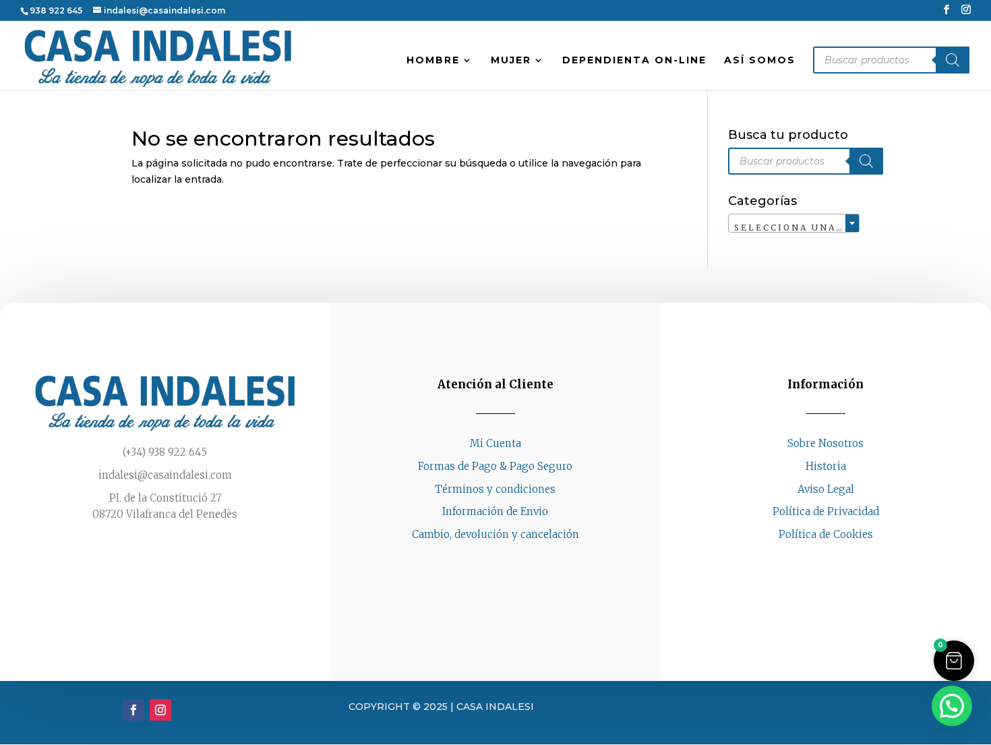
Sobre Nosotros (825, 443)
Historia (826, 466)
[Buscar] (952, 60)
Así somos (759, 60)
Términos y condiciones (495, 489)
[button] (954, 660)
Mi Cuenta (495, 443)
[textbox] (794, 227)
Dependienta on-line (634, 60)
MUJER (511, 60)
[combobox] (794, 223)
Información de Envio (495, 511)
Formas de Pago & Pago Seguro (495, 466)
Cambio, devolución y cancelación (495, 534)
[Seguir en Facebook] (812, 560)
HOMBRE (433, 60)
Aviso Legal (826, 489)
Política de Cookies (826, 534)
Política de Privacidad (826, 511)
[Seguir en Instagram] (839, 560)
